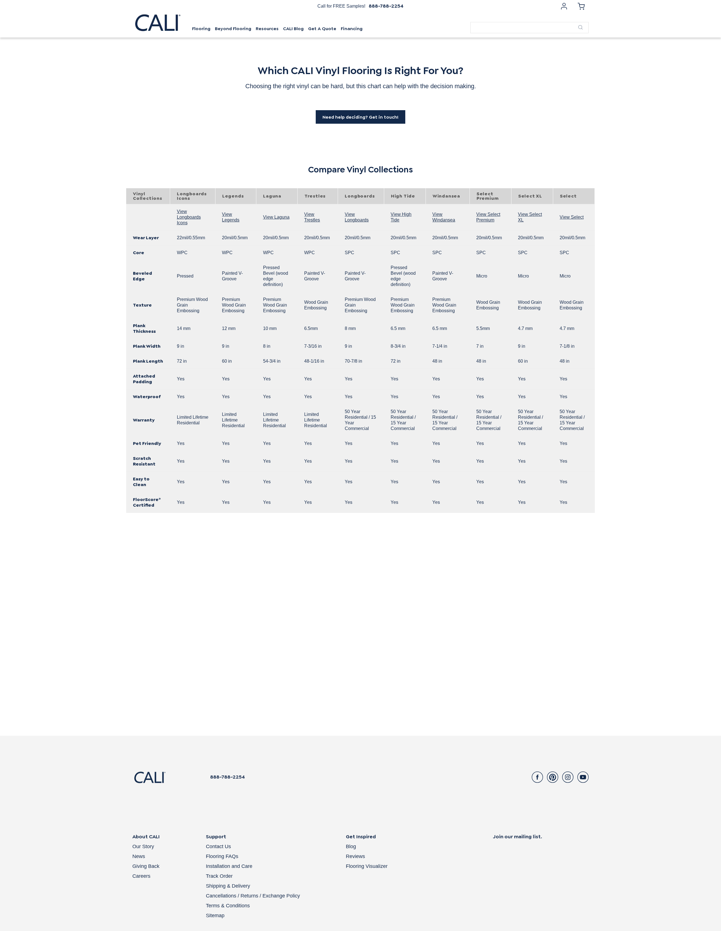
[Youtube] (583, 777)
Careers (141, 876)
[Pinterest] (552, 777)
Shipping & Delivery (228, 886)
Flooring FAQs (222, 856)
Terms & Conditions (228, 905)
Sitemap (215, 915)
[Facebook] (537, 777)
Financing (351, 29)
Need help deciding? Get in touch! (360, 117)
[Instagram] (567, 777)
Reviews (355, 856)
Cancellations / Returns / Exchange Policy (253, 896)
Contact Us (218, 846)
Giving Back (145, 866)
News (138, 856)
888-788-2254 (386, 6)
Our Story (143, 846)
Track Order (219, 876)
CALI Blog (293, 29)
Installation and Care (229, 866)
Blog (351, 846)
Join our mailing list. (517, 836)
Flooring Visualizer (367, 866)
